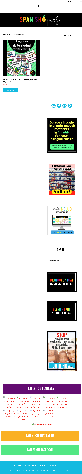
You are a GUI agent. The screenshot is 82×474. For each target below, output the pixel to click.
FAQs (43, 465)
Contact (30, 465)
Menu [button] (43, 6)
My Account (61, 2)
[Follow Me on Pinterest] (42, 424)
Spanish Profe (41, 20)
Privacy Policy (59, 465)
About (17, 465)
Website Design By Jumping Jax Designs (37, 470)
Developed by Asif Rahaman (62, 470)
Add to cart (10, 90)
